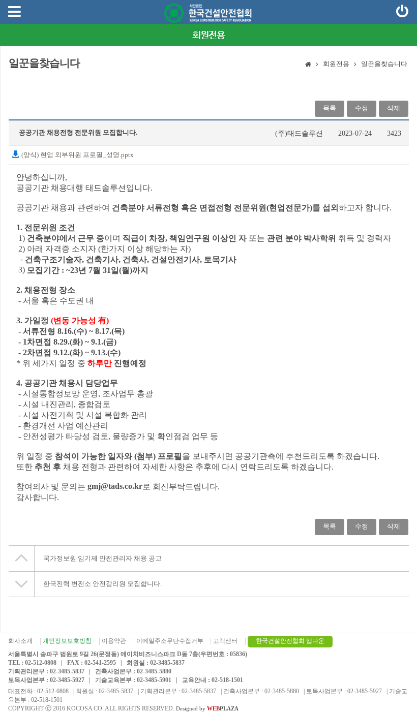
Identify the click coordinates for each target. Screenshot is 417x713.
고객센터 (225, 640)
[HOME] (308, 65)
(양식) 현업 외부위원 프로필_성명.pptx (77, 155)
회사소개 (20, 640)
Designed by (207, 708)
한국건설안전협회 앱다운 (290, 640)
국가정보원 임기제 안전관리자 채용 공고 (102, 558)
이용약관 (114, 640)
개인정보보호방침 (67, 640)
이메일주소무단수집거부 (169, 640)
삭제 (393, 108)
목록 (329, 108)
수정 (361, 108)
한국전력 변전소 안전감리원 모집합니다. (102, 583)
